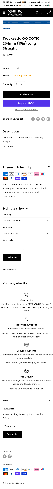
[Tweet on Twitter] (43, 119)
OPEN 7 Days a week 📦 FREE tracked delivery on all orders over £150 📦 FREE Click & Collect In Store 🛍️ (26, 4)
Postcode (8, 240)
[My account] (42, 12)
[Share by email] (48, 119)
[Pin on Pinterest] (38, 119)
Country (7, 214)
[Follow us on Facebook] (5, 456)
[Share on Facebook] (33, 119)
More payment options (26, 109)
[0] (48, 12)
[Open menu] (4, 13)
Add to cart (26, 94)
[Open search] (37, 12)
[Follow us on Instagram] (10, 456)
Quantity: (8, 84)
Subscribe (12, 434)
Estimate (12, 257)
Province (7, 227)
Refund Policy (9, 269)
